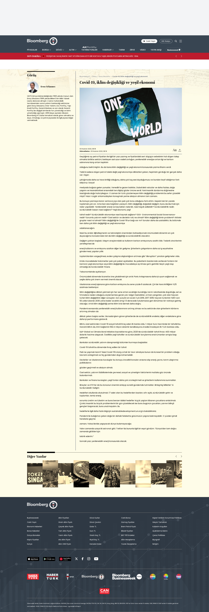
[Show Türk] (166, 577)
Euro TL (93, 531)
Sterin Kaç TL (95, 535)
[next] (181, 56)
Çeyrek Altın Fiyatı (65, 526)
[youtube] (96, 559)
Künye (29, 544)
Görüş (94, 76)
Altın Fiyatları (63, 518)
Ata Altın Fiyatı (64, 539)
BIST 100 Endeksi (127, 535)
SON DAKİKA (34, 56)
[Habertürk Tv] (52, 577)
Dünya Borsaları (33, 535)
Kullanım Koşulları (160, 526)
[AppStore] (33, 559)
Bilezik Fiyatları (127, 531)
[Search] (176, 41)
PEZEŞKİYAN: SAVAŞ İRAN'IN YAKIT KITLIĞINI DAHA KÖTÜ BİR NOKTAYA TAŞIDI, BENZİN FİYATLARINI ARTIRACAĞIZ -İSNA (92, 56)
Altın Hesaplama (128, 539)
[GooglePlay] (49, 559)
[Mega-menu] (180, 41)
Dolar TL (93, 526)
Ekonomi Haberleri (34, 526)
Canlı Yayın (31, 522)
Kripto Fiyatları (33, 539)
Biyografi (156, 539)
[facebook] (82, 559)
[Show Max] (179, 577)
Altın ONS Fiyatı (64, 544)
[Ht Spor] (70, 577)
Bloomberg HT (85, 76)
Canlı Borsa (126, 518)
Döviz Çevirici (95, 522)
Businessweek (33, 518)
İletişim (156, 544)
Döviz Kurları (95, 518)
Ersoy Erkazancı (104, 76)
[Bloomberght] (42, 41)
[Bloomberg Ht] (93, 577)
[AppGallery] (65, 559)
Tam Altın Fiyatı (64, 531)
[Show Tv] (153, 577)
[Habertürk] (33, 577)
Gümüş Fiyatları (127, 522)
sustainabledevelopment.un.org (127, 411)
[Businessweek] (127, 577)
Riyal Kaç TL (94, 539)
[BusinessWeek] (174, 50)
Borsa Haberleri (33, 531)
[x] (76, 559)
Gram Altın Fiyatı (65, 522)
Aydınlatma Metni (160, 531)
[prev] (176, 56)
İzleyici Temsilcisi (160, 522)
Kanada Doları (95, 544)
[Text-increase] (175, 150)
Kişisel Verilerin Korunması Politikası (167, 518)
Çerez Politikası (159, 535)
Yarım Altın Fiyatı (65, 535)
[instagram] (88, 559)
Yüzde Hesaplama (128, 544)
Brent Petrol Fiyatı (128, 526)
